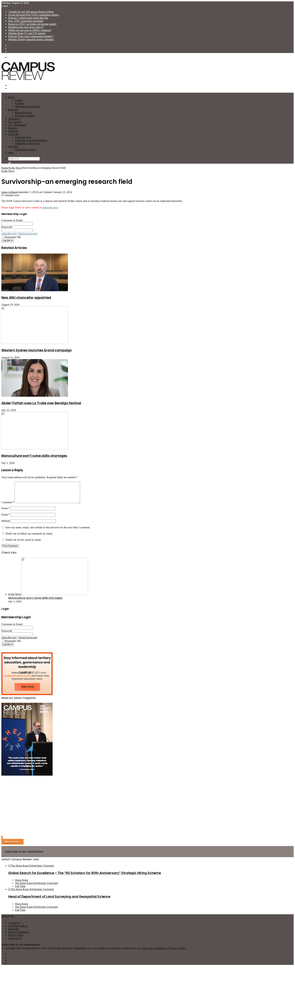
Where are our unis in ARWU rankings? (29, 30)
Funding (19, 103)
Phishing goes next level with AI (25, 27)
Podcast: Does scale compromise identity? (30, 36)
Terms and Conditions (153, 948)
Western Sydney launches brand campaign (31, 39)
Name (5, 508)
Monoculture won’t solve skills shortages (34, 455)
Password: (6, 227)
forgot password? (28, 233)
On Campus (14, 121)
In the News (15, 167)
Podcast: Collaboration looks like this (28, 17)
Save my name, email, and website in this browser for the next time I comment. (47, 527)
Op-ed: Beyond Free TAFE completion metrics (33, 14)
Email (5, 514)
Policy (11, 97)
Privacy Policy (16, 935)
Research (13, 109)
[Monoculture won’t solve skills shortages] (34, 448)
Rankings (13, 131)
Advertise (13, 146)
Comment (7, 502)
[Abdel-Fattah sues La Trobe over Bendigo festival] (34, 395)
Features (12, 128)
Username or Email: (12, 220)
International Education (27, 106)
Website (5, 520)
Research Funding (25, 115)
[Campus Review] (28, 79)
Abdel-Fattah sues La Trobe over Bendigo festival (41, 403)
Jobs (10, 152)
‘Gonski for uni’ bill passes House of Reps (31, 11)
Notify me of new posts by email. (23, 539)
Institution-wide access (27, 143)
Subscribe (13, 134)
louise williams (9, 192)
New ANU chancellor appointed (25, 20)
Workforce (14, 118)
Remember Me (13, 237)
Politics (19, 100)
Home (4, 167)
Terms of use (15, 938)
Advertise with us (17, 925)
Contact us (14, 922)
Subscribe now (23, 137)
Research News (23, 112)
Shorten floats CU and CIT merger (27, 33)
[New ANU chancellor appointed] (34, 290)
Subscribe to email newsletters (31, 140)
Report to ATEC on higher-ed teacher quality (32, 24)
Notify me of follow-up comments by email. (29, 533)
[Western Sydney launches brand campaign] (34, 342)
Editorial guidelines (18, 932)
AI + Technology (17, 124)
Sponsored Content (25, 149)
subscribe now (50, 207)
